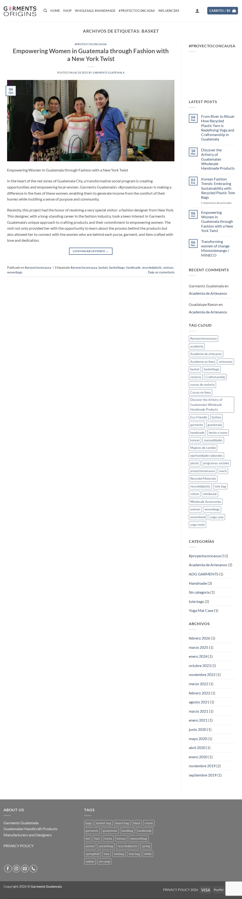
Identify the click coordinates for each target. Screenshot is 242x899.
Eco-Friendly (198, 417)
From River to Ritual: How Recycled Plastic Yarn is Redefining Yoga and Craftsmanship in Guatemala (218, 127)
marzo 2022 (198, 683)
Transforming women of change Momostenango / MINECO (215, 248)
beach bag (122, 823)
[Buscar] (45, 10)
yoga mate (197, 524)
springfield (92, 854)
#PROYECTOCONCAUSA (137, 11)
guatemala (214, 425)
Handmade (198, 583)
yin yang (104, 861)
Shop (67, 11)
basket (103, 267)
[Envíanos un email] (25, 869)
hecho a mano (218, 432)
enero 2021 (198, 720)
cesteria (195, 377)
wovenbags (14, 272)
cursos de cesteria (202, 384)
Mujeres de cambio (203, 448)
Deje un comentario (161, 272)
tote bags (196, 601)
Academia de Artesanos (208, 293)
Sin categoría (199, 592)
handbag (127, 831)
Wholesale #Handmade (95, 11)
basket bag (103, 823)
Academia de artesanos (206, 354)
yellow (90, 861)
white (148, 854)
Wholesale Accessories (205, 502)
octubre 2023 (200, 665)
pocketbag (106, 846)
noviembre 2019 (202, 765)
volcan (194, 494)
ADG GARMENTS (203, 574)
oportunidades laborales (206, 455)
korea (108, 838)
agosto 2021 (199, 702)
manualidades (213, 440)
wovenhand (198, 517)
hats (97, 838)
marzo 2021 (198, 711)
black (136, 823)
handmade (133, 267)
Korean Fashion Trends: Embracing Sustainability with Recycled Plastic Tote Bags (218, 188)
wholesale (210, 494)
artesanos (226, 362)
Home (55, 11)
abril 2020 (197, 747)
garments (196, 425)
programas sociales (216, 463)
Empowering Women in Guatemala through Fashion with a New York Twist (217, 221)
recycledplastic (152, 267)
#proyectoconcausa (91, 44)
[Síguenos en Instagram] (16, 869)
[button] (197, 10)
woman (168, 267)
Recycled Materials (203, 478)
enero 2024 (198, 656)
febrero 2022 (199, 693)
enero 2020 (198, 756)
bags (89, 823)
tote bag (220, 486)
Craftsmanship (215, 377)
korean (195, 440)
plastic (194, 463)
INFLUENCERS (168, 11)
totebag (119, 854)
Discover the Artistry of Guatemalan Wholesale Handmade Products (218, 159)
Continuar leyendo (91, 251)
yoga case (217, 517)
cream (149, 823)
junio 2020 (197, 729)
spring (146, 846)
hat (88, 838)
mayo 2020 (198, 738)
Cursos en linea (200, 392)
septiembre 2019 (202, 775)
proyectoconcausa (202, 471)
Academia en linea (202, 362)
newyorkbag (138, 838)
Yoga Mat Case (201, 610)
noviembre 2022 (202, 674)
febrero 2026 (199, 638)
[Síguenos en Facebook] (8, 869)
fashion (216, 417)
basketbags (117, 267)
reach (223, 471)
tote (106, 854)
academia (196, 346)
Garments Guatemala (108, 72)
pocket (90, 846)
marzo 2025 (198, 647)
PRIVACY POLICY (19, 845)
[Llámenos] (33, 869)
